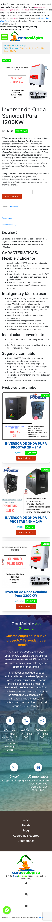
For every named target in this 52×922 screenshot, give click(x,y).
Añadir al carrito (12, 196)
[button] (46, 68)
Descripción (7, 218)
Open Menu (4, 37)
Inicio (6, 45)
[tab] (26, 218)
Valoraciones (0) (9, 224)
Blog (26, 830)
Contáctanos (26, 840)
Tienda (26, 825)
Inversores (14, 48)
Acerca (26, 835)
